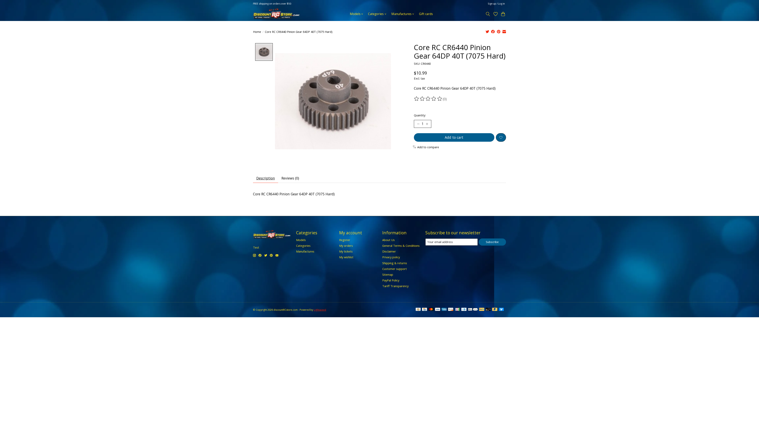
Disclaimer (389, 251)
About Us (388, 240)
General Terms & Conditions (401, 246)
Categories (303, 246)
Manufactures (305, 251)
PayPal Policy (390, 280)
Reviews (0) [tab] (290, 178)
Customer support (394, 269)
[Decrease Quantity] (418, 124)
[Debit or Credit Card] (488, 310)
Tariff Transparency (395, 286)
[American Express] (444, 310)
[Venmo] (501, 310)
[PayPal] (481, 310)
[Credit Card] (424, 310)
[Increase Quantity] (427, 124)
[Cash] (418, 310)
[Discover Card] (450, 310)
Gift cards (426, 14)
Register (344, 240)
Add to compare (428, 147)
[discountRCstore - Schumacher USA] (276, 14)
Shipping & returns (394, 263)
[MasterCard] (431, 310)
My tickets (346, 251)
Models (301, 240)
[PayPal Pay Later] (494, 310)
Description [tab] (265, 178)
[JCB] (457, 310)
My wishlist (346, 257)
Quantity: (420, 115)
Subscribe (492, 242)
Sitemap (387, 274)
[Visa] (437, 310)
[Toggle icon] (488, 14)
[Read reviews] (428, 98)
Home (257, 32)
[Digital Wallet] (473, 310)
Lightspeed (320, 309)
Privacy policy (391, 257)
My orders (346, 246)
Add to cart (454, 137)
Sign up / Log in (496, 3)
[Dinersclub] (463, 310)
